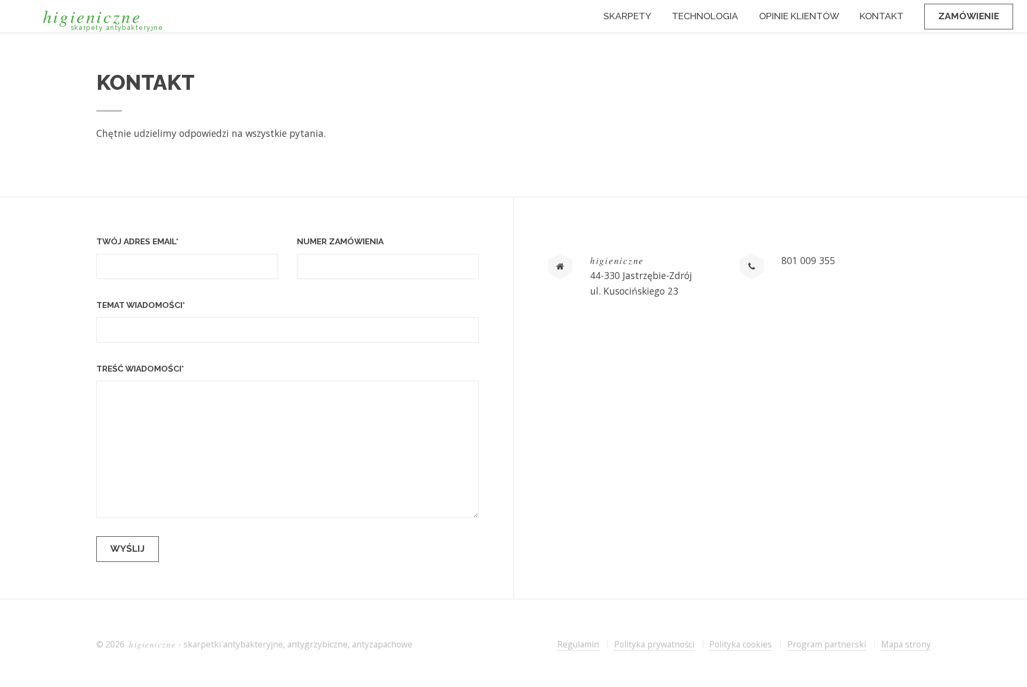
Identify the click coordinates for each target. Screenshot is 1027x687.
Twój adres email (137, 241)
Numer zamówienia (340, 241)
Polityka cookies (740, 644)
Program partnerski (826, 644)
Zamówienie (968, 16)
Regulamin (578, 644)
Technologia (705, 16)
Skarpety (627, 16)
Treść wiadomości (140, 369)
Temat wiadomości (140, 305)
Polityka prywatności (654, 644)
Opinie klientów (799, 16)
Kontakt (881, 16)
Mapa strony (906, 644)
